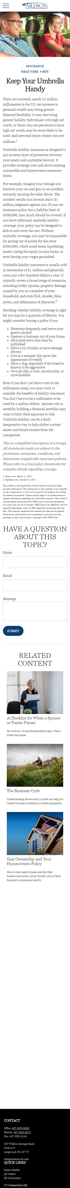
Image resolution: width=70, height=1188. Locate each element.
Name (7, 552)
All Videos (10, 1173)
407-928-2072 (22, 1132)
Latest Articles (12, 1169)
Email (7, 576)
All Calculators (12, 1178)
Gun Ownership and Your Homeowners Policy (29, 861)
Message (9, 599)
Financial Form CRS (18, 1185)
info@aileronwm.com (16, 1159)
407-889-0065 (20, 1128)
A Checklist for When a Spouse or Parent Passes (33, 720)
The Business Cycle (23, 790)
